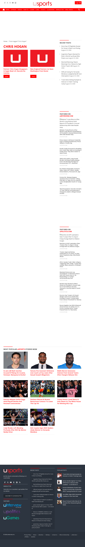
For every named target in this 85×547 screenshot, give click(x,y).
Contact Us (54, 535)
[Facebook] (4, 2)
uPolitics (27, 537)
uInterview (74, 535)
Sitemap (47, 535)
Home (5, 41)
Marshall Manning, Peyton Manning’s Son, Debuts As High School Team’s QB (71, 64)
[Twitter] (7, 2)
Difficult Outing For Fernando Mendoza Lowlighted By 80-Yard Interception (71, 74)
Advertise (40, 535)
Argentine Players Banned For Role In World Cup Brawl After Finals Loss (70, 56)
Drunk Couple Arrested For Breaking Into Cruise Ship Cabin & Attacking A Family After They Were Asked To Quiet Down (70, 151)
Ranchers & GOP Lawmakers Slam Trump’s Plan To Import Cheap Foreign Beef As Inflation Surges (70, 245)
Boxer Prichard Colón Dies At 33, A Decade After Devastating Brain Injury (72, 503)
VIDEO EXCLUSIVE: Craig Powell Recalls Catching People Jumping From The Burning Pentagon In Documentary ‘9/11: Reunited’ (69, 161)
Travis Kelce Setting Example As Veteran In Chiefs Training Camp (71, 82)
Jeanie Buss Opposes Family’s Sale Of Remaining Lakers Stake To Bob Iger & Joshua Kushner (42, 525)
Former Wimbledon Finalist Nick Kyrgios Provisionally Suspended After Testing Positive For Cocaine (73, 489)
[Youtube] (12, 2)
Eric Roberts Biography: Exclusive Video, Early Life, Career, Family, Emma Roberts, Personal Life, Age (70, 170)
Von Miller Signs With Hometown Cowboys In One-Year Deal (72, 495)
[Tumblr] (13, 482)
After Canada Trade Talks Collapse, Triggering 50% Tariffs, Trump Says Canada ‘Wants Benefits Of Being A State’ (70, 264)
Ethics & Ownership (64, 535)
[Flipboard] (15, 2)
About (34, 535)
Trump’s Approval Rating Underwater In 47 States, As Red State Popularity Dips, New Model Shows (70, 254)
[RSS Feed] (19, 482)
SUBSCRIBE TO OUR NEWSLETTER (13, 496)
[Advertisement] (42, 27)
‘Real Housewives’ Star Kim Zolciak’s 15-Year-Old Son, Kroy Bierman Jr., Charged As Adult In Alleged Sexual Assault (70, 191)
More (6, 76)
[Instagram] (10, 2)
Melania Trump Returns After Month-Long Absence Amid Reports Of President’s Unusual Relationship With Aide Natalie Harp (70, 132)
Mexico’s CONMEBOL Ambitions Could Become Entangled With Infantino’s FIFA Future (42, 513)
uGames (33, 537)
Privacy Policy (27, 535)
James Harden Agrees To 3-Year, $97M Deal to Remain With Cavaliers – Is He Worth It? (43, 506)
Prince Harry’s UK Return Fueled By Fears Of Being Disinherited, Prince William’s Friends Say (70, 141)
